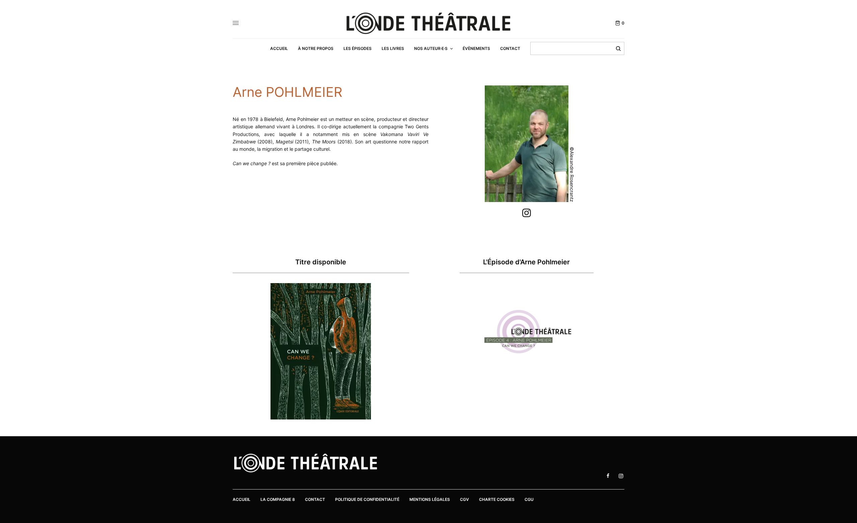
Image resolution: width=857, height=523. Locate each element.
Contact (315, 499)
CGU (529, 499)
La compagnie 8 (277, 499)
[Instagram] (526, 212)
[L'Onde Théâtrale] (428, 23)
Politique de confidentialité (367, 499)
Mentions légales (429, 499)
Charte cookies (497, 499)
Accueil (241, 499)
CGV (464, 499)
